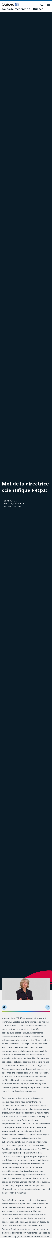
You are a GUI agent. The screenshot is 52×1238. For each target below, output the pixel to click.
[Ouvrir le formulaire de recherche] (42, 4)
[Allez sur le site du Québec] (10, 4)
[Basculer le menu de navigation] (48, 4)
